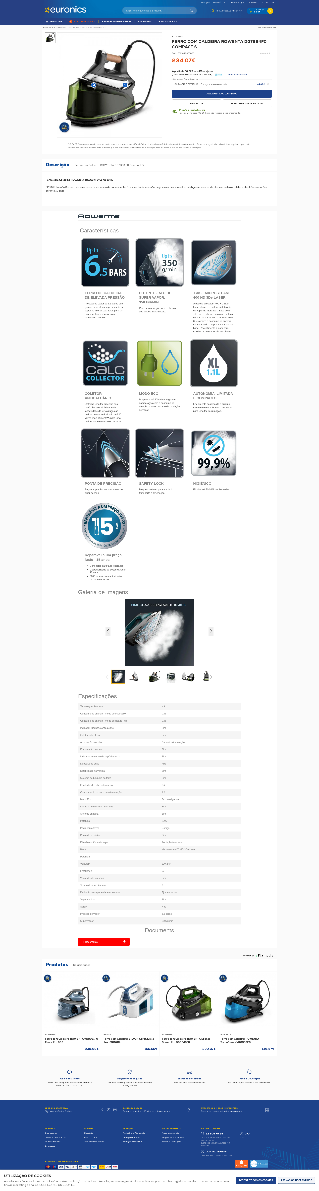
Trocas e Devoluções (171, 1141)
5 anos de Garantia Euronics (116, 21)
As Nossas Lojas (52, 1141)
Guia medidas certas (94, 1141)
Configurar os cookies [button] (57, 1185)
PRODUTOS (56, 21)
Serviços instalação (132, 1141)
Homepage (48, 27)
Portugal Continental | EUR (213, 2)
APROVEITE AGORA (84, 21)
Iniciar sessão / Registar (229, 11)
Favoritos (253, 2)
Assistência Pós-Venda (134, 1133)
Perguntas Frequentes (173, 1137)
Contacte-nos (216, 1151)
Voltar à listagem (267, 27)
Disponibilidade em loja (247, 103)
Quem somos (51, 1133)
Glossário (88, 1133)
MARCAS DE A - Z (168, 21)
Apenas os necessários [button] (296, 1180)
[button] (212, 678)
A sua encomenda (170, 1133)
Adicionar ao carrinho (222, 93)
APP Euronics (145, 21)
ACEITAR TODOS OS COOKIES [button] (256, 1180)
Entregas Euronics (131, 1137)
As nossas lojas (237, 2)
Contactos (50, 1146)
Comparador (268, 2)
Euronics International (55, 1137)
